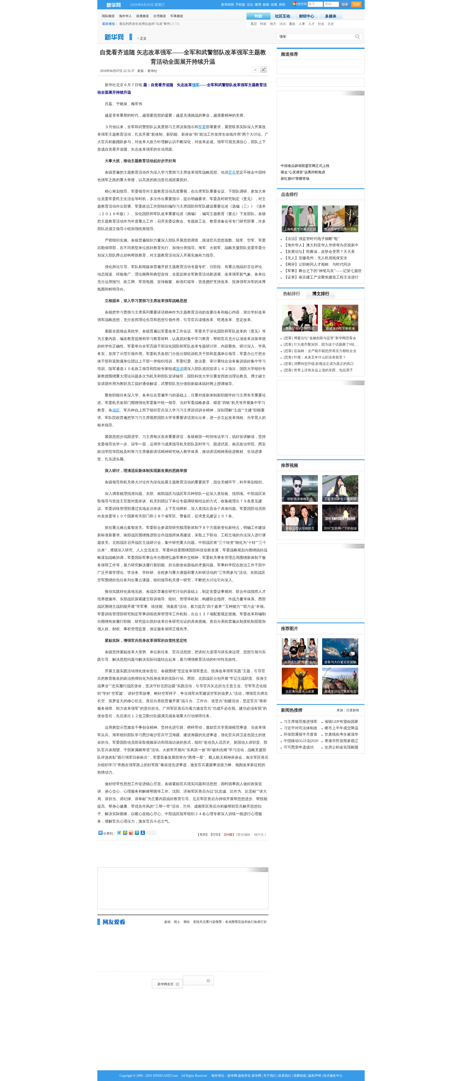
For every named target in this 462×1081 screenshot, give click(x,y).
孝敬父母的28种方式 (300, 328)
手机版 (240, 4)
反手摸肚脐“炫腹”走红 (300, 662)
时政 (258, 16)
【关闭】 (202, 834)
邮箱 (266, 4)
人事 (302, 24)
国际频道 (108, 16)
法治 (282, 24)
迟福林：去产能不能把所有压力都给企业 (325, 351)
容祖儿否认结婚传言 (300, 528)
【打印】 (215, 834)
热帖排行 (291, 293)
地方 (273, 24)
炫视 (274, 4)
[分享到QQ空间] (125, 832)
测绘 (186, 922)
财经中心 (306, 16)
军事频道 (176, 16)
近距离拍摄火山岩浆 (300, 691)
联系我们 (284, 1076)
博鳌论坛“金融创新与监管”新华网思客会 (325, 338)
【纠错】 (229, 834)
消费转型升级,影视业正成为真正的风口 (324, 364)
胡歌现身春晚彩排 (300, 499)
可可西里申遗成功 (299, 747)
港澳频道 (142, 16)
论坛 (250, 4)
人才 (311, 24)
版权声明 (314, 1076)
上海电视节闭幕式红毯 (300, 229)
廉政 (292, 24)
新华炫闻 (227, 4)
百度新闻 (352, 710)
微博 (258, 4)
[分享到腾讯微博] (137, 832)
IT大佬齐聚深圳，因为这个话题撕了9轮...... (326, 344)
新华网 (113, 4)
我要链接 (299, 1076)
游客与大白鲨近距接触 (340, 662)
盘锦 (167, 922)
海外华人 (125, 16)
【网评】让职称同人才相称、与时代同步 (317, 264)
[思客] (288, 338)
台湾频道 (159, 16)
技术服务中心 (332, 1076)
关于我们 (269, 1076)
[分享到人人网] (142, 832)
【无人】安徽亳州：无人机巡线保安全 (315, 258)
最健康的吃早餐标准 (340, 328)
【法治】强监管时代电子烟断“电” (311, 239)
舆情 (282, 4)
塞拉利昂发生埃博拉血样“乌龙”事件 (144, 24)
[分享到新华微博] (119, 832)
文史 (331, 24)
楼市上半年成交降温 (341, 728)
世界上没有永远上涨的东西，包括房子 (323, 370)
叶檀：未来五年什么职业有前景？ (320, 357)
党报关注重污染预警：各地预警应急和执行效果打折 (230, 922)
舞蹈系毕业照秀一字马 (340, 229)
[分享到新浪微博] (131, 832)
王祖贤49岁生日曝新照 (340, 499)
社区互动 (282, 16)
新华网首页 (165, 984)
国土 (177, 922)
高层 (254, 24)
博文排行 (320, 293)
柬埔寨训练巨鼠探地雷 (340, 691)
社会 (321, 24)
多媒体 (330, 16)
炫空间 (302, 4)
